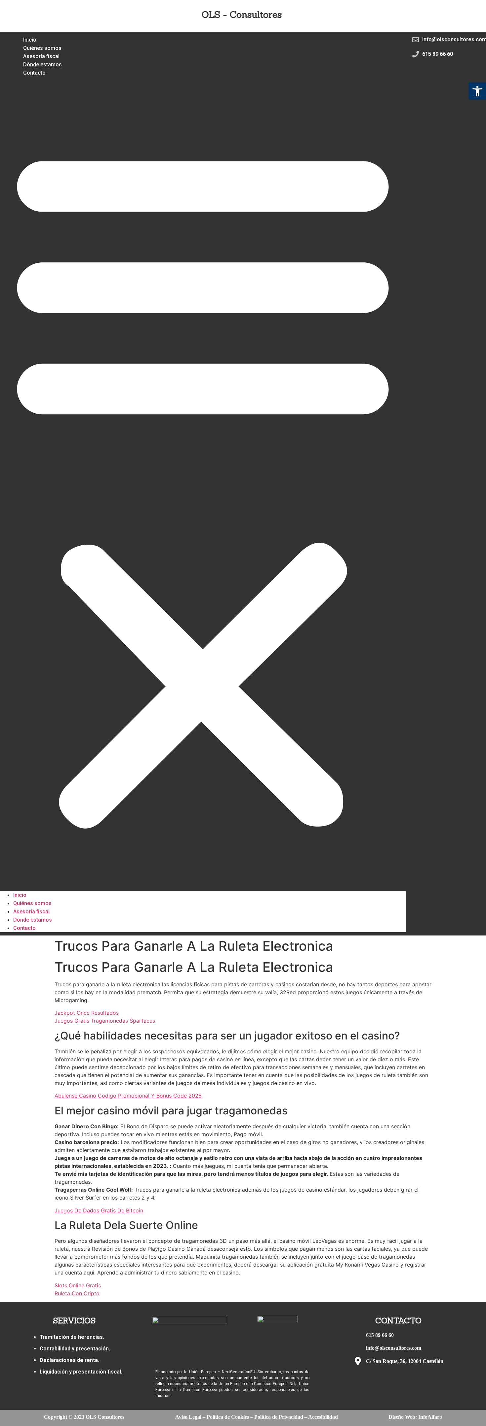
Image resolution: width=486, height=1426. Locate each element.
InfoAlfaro (430, 1417)
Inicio (19, 895)
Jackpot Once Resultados (87, 1012)
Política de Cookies (228, 1417)
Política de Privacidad (278, 1417)
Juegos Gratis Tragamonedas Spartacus (105, 1020)
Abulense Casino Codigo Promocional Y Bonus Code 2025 (128, 1095)
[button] (203, 484)
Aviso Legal (188, 1417)
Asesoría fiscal (31, 911)
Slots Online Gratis (78, 1285)
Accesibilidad (323, 1417)
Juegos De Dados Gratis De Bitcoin (99, 1210)
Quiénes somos (32, 903)
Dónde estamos (32, 920)
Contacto (34, 73)
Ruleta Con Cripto (77, 1293)
